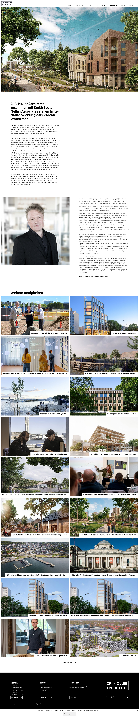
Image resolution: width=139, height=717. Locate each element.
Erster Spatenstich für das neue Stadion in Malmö (49, 333)
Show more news (67, 662)
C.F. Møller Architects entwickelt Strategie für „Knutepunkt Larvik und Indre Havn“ (37, 575)
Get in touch (14, 697)
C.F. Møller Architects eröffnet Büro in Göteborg (49, 454)
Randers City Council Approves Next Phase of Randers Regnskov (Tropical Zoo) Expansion (35, 494)
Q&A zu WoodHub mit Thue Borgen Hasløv (51, 656)
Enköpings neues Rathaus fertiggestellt (121, 414)
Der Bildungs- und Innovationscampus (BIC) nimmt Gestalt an (113, 454)
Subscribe (73, 697)
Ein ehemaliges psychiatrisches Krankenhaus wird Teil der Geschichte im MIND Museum (35, 373)
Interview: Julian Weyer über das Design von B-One (48, 615)
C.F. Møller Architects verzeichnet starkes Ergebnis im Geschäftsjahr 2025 (40, 535)
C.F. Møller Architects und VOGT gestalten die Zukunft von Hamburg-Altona (108, 535)
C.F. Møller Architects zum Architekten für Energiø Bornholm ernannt (110, 373)
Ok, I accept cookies (69, 714)
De (130, 5)
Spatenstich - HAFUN (128, 656)
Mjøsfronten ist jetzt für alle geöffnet (53, 414)
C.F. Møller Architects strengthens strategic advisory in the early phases (109, 494)
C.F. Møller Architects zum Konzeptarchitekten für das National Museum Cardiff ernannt (104, 575)
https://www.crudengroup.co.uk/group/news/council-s (93, 276)
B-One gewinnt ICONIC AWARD (124, 333)
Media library (45, 697)
